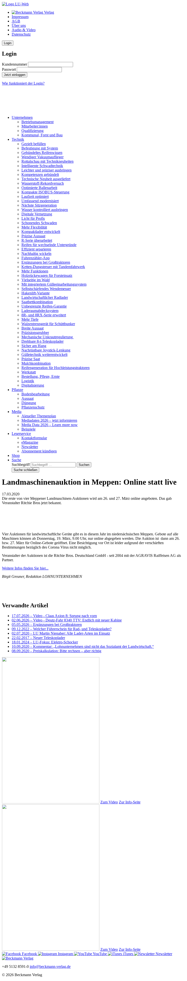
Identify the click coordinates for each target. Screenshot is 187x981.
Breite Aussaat (32, 328)
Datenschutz (21, 34)
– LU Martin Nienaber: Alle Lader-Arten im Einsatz (61, 633)
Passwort (9, 69)
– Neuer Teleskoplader (38, 638)
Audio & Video (24, 30)
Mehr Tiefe (29, 319)
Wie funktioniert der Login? (23, 83)
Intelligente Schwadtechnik (42, 166)
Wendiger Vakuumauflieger (42, 157)
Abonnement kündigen (39, 451)
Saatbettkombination (37, 302)
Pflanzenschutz (33, 407)
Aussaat (27, 398)
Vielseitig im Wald (35, 280)
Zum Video (109, 802)
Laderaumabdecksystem (39, 311)
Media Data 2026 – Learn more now (49, 425)
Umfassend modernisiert (40, 201)
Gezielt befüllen (33, 144)
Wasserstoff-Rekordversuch (42, 183)
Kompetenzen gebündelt (40, 174)
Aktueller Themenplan (38, 416)
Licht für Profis (33, 218)
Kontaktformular (34, 438)
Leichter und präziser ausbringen (46, 170)
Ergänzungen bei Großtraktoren (45, 262)
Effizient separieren (36, 249)
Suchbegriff (21, 464)
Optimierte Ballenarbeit (39, 188)
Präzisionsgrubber (35, 332)
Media (16, 412)
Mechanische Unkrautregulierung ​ (47, 337)
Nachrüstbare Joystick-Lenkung (45, 350)
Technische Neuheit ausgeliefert (45, 179)
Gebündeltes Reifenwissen (41, 152)
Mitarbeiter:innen (34, 126)
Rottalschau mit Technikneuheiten (47, 161)
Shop (16, 455)
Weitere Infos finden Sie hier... (25, 568)
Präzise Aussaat (33, 236)
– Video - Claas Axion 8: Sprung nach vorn (54, 616)
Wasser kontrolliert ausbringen (44, 210)
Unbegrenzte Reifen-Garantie (44, 306)
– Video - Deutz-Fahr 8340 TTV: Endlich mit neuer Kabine (67, 620)
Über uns (19, 25)
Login (7, 43)
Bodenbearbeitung (35, 394)
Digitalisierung (32, 385)
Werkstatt (28, 372)
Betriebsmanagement (37, 122)
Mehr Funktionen (34, 271)
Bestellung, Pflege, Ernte (40, 376)
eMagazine (29, 442)
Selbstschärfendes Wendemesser (46, 289)
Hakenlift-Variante (35, 293)
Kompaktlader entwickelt (40, 232)
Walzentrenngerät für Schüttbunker (48, 324)
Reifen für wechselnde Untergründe (48, 245)
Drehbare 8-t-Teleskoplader (42, 341)
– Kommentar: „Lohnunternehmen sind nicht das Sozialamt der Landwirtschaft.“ (83, 646)
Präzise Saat (30, 359)
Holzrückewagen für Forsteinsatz (46, 275)
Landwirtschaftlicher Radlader (44, 297)
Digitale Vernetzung (36, 214)
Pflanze (17, 390)
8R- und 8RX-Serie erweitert (43, 315)
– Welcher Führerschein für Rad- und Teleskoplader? (62, 629)
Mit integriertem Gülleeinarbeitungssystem (53, 284)
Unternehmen (22, 117)
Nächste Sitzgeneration (39, 205)
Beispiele (28, 429)
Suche (16, 460)
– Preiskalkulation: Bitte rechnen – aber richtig (56, 651)
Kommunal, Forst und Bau (42, 135)
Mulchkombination (36, 363)
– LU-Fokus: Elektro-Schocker (45, 642)
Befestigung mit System (39, 148)
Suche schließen (25, 470)
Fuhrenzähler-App (35, 258)
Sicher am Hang (33, 346)
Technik (18, 139)
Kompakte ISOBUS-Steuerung (45, 192)
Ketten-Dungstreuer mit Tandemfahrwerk (53, 267)
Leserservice (21, 433)
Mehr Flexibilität (34, 227)
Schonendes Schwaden (39, 223)
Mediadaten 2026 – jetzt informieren (49, 420)
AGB (16, 21)
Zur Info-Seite (129, 802)
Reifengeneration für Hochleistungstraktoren (55, 368)
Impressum (20, 17)
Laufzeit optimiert (35, 196)
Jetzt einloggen (14, 75)
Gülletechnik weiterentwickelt (44, 354)
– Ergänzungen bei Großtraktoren (47, 624)
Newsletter (29, 447)
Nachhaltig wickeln (36, 253)
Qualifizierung (32, 131)
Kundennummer (14, 64)
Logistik (27, 381)
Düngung (28, 403)
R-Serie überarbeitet (36, 240)
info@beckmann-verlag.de (50, 966)
